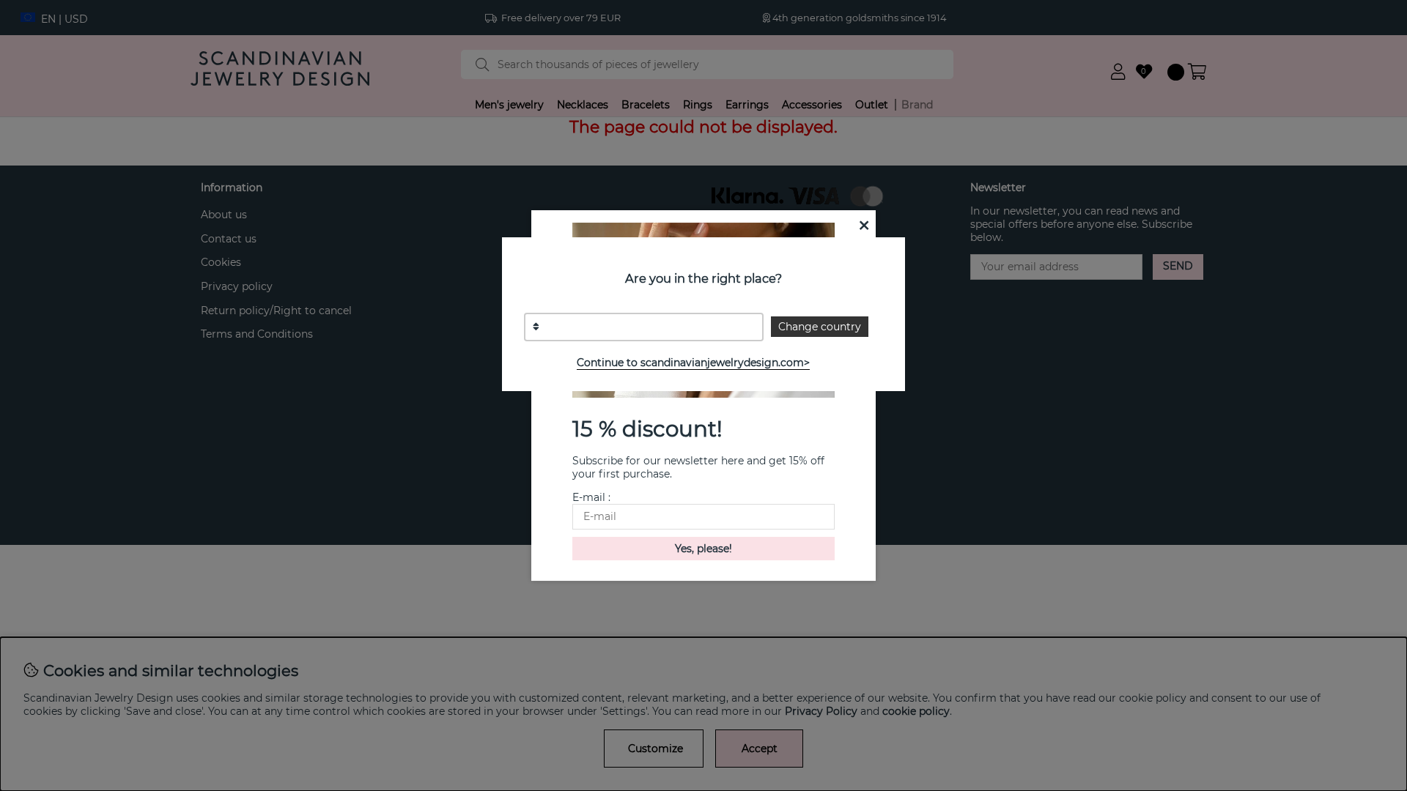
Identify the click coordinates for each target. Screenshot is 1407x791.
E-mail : (591, 497)
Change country (819, 326)
